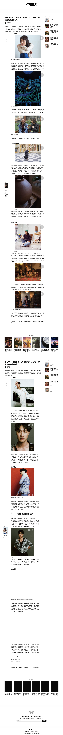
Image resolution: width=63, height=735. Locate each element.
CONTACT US (36, 731)
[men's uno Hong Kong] (31, 4)
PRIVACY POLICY (27, 731)
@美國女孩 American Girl (19, 281)
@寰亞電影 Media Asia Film (19, 309)
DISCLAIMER (32, 731)
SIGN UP (44, 720)
